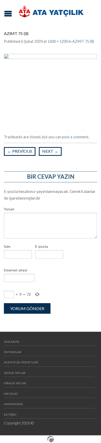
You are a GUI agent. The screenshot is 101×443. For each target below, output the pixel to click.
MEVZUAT (11, 393)
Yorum (9, 209)
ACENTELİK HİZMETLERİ (21, 362)
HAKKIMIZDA (13, 404)
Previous (19, 151)
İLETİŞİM (10, 414)
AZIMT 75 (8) (83, 41)
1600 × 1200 (58, 41)
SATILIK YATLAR (14, 372)
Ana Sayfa (11, 341)
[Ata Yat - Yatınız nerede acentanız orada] (51, 12)
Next (50, 151)
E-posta (41, 246)
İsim (7, 246)
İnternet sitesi (15, 270)
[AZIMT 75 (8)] (50, 88)
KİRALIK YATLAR (15, 383)
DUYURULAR (12, 352)
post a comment (75, 137)
